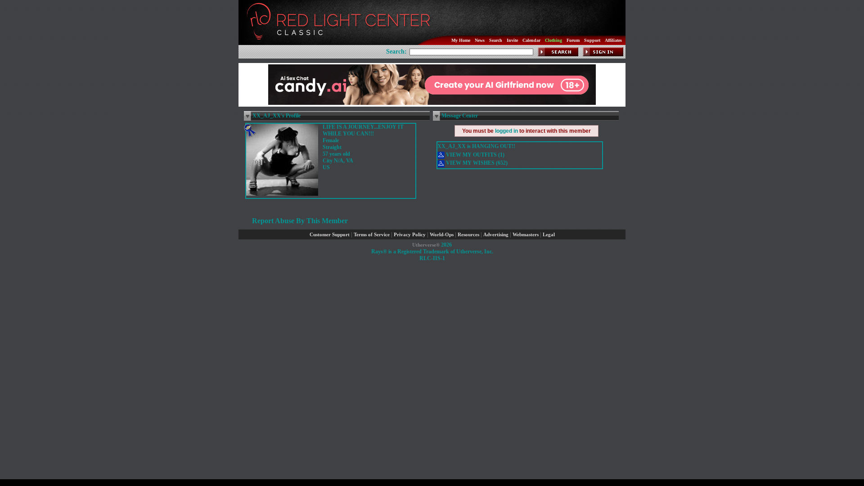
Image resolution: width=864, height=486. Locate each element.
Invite (512, 40)
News (480, 40)
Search (495, 40)
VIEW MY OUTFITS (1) (474, 155)
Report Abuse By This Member (300, 221)
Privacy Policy (410, 234)
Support (592, 40)
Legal (549, 234)
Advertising (495, 234)
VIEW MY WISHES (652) (476, 163)
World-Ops (442, 234)
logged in (506, 131)
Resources (468, 234)
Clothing (553, 40)
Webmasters (526, 234)
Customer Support (330, 234)
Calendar (531, 40)
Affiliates (613, 40)
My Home (460, 40)
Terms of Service (372, 234)
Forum (573, 40)
